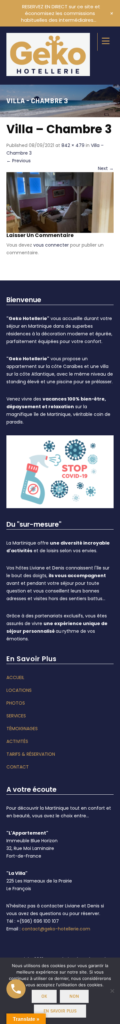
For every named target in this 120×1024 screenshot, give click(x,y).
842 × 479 (72, 145)
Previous (18, 160)
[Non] (112, 991)
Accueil (15, 677)
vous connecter (51, 245)
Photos (15, 703)
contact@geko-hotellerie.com (56, 929)
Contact (17, 767)
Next (106, 168)
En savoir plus (60, 1011)
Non (74, 996)
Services (16, 716)
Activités (17, 741)
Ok (44, 996)
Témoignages (22, 728)
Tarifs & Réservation (30, 754)
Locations (19, 690)
